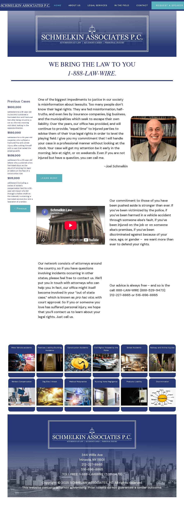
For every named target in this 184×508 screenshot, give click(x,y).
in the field (121, 5)
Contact (142, 5)
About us (74, 5)
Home (57, 5)
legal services (97, 5)
